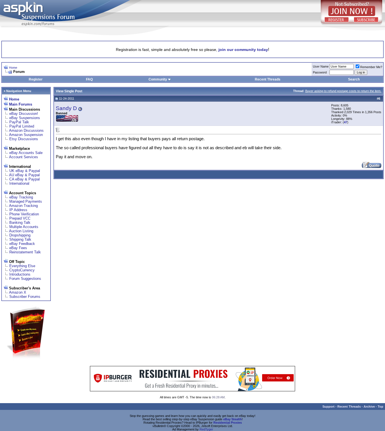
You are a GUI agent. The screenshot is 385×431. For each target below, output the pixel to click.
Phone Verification (24, 214)
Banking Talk (19, 222)
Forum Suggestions (25, 278)
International (19, 183)
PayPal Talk (19, 122)
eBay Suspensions (24, 118)
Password (320, 72)
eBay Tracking (21, 197)
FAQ (89, 79)
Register (36, 79)
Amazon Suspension (26, 135)
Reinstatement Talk (25, 252)
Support (328, 406)
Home (13, 67)
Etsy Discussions (23, 139)
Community (158, 79)
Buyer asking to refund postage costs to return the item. (343, 91)
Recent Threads (267, 79)
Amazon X (17, 292)
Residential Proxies (227, 422)
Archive (369, 406)
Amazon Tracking (23, 206)
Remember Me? (371, 67)
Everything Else (22, 266)
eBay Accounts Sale (26, 153)
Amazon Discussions (26, 130)
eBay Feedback (22, 244)
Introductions (19, 274)
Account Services (23, 157)
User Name (321, 66)
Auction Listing (21, 231)
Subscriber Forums (24, 296)
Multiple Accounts (23, 227)
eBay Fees (18, 248)
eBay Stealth (232, 419)
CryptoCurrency (22, 270)
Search (354, 79)
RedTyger (206, 429)
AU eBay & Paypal (24, 175)
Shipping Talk (20, 239)
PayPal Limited (21, 126)
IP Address (18, 210)
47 (345, 122)
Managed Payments (25, 201)
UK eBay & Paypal (24, 171)
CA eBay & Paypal (24, 179)
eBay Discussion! (23, 113)
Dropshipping (19, 235)
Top (380, 406)
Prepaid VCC (19, 218)
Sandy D (66, 108)
